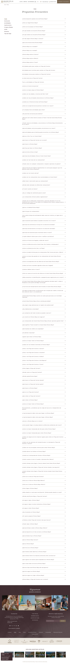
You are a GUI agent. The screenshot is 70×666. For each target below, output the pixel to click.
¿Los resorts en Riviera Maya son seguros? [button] (33, 316)
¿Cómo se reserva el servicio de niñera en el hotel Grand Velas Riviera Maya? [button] (42, 273)
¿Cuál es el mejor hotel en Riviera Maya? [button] (33, 340)
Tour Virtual (45, 1)
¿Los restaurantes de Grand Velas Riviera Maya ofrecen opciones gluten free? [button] (43, 320)
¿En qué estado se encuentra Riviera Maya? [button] (33, 30)
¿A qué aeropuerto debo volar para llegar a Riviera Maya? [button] (37, 417)
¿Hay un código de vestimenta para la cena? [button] (34, 192)
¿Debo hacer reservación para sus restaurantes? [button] (35, 181)
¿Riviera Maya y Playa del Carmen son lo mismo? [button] (35, 579)
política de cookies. (5, 657)
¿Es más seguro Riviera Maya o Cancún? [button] (32, 38)
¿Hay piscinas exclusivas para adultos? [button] (32, 113)
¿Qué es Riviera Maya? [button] (28, 543)
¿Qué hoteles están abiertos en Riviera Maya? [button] (34, 551)
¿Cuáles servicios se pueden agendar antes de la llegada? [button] (37, 265)
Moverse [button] (6, 31)
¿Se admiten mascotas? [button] (28, 332)
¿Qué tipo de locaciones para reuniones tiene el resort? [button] (37, 232)
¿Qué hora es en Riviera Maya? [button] (30, 547)
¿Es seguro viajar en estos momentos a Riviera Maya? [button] (36, 504)
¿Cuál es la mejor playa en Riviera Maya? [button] (33, 90)
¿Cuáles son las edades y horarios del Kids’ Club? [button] (35, 94)
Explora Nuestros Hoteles (35, 649)
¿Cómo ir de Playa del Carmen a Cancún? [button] (33, 348)
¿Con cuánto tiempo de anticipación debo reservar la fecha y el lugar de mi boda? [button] (42, 216)
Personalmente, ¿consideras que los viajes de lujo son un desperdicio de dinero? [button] (41, 408)
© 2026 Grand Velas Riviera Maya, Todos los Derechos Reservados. (35, 661)
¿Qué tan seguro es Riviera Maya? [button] (31, 571)
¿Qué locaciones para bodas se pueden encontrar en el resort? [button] (39, 220)
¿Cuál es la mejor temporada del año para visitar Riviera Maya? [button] (39, 429)
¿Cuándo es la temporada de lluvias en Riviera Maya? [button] (36, 455)
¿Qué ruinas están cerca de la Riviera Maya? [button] (34, 563)
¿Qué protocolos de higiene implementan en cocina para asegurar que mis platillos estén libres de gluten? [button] (42, 168)
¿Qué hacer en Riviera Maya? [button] (29, 144)
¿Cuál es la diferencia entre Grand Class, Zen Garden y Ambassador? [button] (40, 244)
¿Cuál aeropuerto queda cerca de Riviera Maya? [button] (35, 18)
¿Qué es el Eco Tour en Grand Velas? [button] (32, 136)
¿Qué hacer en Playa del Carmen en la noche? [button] (34, 140)
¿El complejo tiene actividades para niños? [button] (33, 109)
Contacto (14, 613)
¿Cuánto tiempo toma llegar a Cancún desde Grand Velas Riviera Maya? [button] (41, 463)
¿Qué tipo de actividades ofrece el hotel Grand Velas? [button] (36, 155)
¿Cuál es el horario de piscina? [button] (30, 86)
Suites (21, 1)
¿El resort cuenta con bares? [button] (30, 188)
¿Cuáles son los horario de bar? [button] (30, 173)
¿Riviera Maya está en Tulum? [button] (30, 62)
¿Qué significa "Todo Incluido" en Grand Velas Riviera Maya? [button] (38, 324)
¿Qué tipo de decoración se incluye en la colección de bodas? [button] (38, 228)
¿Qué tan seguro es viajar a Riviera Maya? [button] (33, 575)
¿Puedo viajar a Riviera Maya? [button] (30, 524)
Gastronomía (31, 1)
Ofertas (25, 1)
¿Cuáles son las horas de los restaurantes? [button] (33, 159)
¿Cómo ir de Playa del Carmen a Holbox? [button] (33, 356)
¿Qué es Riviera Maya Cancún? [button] (30, 539)
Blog (20, 632)
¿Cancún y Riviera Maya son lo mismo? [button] (32, 421)
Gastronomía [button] (7, 25)
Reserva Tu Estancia (63, 1)
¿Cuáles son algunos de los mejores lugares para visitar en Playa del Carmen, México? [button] (43, 437)
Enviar (62, 620)
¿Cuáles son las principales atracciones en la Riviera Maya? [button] (38, 97)
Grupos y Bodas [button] (8, 27)
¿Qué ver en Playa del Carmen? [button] (30, 392)
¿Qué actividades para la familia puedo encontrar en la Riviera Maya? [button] (40, 132)
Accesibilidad (48, 632)
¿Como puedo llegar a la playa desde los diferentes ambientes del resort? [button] (42, 425)
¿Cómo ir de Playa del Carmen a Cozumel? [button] (33, 352)
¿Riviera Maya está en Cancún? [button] (30, 54)
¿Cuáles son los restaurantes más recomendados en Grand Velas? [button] (39, 177)
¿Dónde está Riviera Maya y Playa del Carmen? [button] (34, 496)
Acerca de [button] (7, 21)
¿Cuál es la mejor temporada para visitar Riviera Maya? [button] (36, 432)
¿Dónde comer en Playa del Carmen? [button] (32, 372)
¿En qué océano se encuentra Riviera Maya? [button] (34, 34)
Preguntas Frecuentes (35, 11)
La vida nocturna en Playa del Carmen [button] (32, 78)
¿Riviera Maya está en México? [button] (30, 58)
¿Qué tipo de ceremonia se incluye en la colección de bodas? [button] (38, 224)
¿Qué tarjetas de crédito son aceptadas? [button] (33, 328)
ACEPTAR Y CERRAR (5, 659)
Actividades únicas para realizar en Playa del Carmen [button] (36, 74)
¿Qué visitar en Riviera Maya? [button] (30, 400)
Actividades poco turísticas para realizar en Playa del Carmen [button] (38, 70)
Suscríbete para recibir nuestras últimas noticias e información (56, 617)
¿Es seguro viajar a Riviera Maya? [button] (31, 500)
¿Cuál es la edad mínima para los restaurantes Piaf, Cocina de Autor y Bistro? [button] (42, 252)
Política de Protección (57, 632)
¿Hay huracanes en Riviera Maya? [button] (31, 512)
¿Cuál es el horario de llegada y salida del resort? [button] (35, 240)
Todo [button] (5, 18)
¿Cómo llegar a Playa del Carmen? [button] (31, 368)
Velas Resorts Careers (14, 628)
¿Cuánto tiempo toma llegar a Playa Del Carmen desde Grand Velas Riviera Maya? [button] (42, 472)
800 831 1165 (9, 622)
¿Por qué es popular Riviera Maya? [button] (31, 516)
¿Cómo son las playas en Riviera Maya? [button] (32, 26)
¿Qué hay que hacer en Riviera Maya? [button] (32, 148)
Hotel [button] (5, 29)
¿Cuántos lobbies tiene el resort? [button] (31, 269)
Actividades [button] (7, 23)
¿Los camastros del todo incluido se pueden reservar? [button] (36, 313)
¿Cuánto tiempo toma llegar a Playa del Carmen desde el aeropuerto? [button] (41, 467)
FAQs (8, 4)
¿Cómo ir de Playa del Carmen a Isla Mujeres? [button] (34, 360)
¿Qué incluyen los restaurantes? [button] (30, 211)
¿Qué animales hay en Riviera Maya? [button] (31, 535)
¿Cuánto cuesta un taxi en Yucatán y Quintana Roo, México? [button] (38, 459)
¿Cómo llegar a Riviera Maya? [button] (30, 488)
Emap (24, 632)
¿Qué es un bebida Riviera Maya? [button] (31, 207)
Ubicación (41, 632)
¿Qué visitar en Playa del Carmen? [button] (31, 396)
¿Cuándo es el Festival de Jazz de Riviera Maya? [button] (35, 101)
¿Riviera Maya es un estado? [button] (29, 50)
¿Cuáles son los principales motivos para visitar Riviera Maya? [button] (38, 447)
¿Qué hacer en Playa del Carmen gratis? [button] (33, 384)
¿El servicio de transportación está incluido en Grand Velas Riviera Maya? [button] (41, 286)
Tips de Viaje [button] (7, 33)
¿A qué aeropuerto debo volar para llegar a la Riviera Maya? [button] (38, 413)
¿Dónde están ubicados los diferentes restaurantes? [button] (36, 185)
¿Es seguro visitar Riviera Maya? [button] (30, 508)
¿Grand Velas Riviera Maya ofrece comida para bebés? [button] (36, 301)
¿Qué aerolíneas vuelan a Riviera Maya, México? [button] (34, 527)
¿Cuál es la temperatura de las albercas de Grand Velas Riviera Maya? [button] (40, 261)
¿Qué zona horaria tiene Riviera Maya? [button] (32, 42)
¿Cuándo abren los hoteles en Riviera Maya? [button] (34, 451)
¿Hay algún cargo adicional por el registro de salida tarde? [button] (38, 305)
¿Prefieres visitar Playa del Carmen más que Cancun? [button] (36, 520)
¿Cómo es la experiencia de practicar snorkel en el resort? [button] (38, 105)
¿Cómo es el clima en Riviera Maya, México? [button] (33, 484)
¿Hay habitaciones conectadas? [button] (30, 309)
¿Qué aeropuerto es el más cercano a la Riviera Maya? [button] (36, 531)
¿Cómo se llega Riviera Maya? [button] (30, 22)
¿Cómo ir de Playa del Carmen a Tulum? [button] (33, 364)
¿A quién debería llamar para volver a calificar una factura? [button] (38, 236)
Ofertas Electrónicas (32, 632)
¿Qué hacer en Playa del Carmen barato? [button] (33, 380)
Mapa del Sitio (35, 634)
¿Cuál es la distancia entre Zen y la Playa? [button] (33, 248)
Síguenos (35, 589)
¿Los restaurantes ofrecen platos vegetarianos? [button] (35, 196)
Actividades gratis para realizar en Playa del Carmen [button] (36, 66)
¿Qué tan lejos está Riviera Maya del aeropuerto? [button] (35, 567)
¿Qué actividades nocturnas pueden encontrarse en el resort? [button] (38, 128)
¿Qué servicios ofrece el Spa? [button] (30, 152)
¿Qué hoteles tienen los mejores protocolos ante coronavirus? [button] (38, 555)
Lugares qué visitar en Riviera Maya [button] (31, 336)
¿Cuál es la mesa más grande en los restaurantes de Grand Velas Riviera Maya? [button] (41, 257)
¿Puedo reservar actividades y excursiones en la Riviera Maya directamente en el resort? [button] (42, 123)
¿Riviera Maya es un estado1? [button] (30, 46)
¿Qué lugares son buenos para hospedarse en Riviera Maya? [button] (38, 559)
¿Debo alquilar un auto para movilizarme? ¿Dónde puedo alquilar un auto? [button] (42, 492)
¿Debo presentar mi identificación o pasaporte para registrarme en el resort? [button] (43, 277)
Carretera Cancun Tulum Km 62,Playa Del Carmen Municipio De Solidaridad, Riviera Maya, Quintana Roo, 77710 (14, 617)
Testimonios (35, 620)
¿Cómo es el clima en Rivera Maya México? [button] (33, 480)
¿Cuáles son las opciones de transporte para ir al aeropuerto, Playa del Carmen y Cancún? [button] (41, 443)
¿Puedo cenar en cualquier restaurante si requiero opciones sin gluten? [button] (41, 163)
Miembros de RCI (35, 615)
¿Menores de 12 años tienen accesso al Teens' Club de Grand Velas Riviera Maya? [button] (42, 118)
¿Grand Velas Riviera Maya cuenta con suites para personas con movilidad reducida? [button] (42, 296)
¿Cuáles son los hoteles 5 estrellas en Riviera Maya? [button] (36, 344)
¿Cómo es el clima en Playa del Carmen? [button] (33, 476)
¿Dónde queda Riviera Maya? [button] (29, 376)
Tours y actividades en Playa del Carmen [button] (33, 82)
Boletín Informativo (56, 613)
